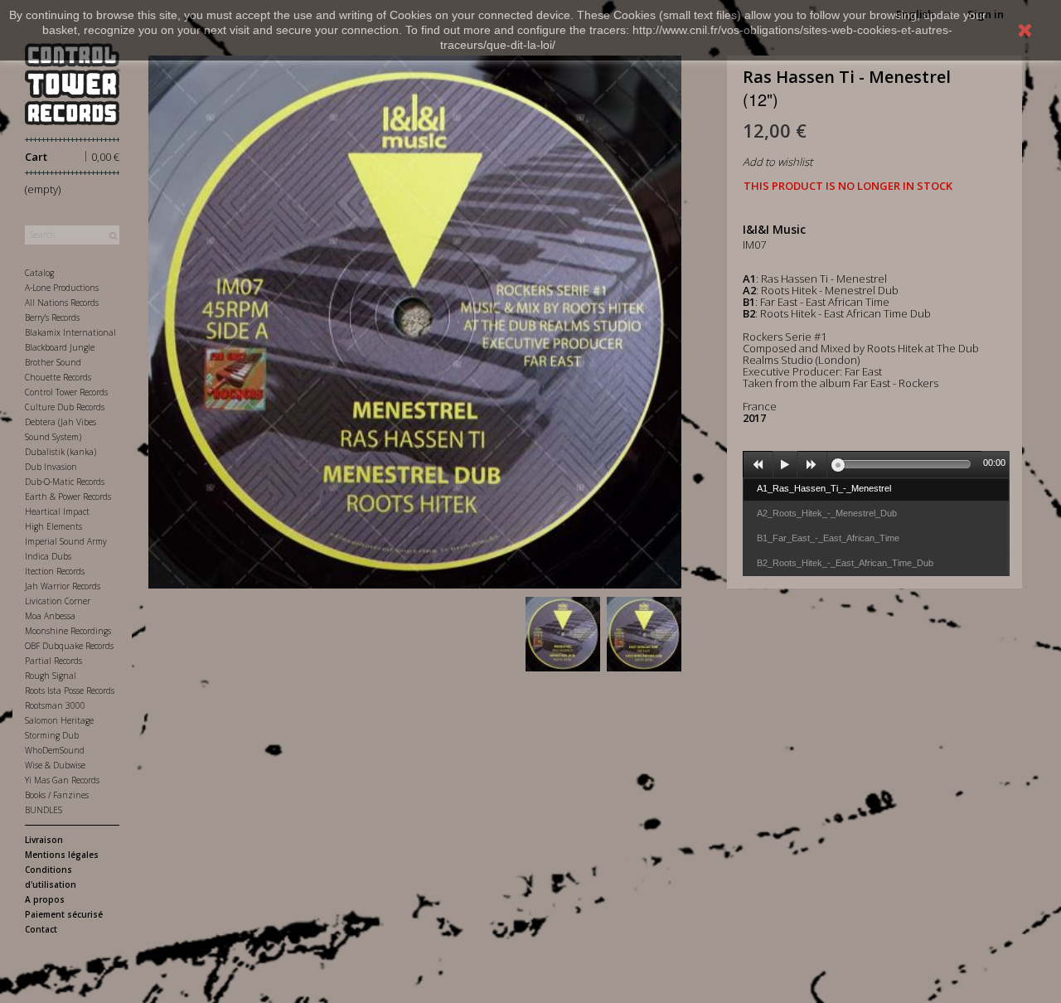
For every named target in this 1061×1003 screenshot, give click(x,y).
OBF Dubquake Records (69, 646)
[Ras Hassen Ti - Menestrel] (563, 634)
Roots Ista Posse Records (69, 690)
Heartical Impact (57, 511)
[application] (876, 464)
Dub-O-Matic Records (64, 481)
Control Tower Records (66, 392)
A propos (45, 899)
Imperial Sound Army (66, 541)
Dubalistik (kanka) (60, 452)
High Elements (53, 526)
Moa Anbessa (50, 616)
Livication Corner (57, 601)
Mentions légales (62, 854)
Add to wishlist (777, 161)
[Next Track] (812, 465)
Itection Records (55, 571)
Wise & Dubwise (55, 765)
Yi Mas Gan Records (62, 780)
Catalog (39, 273)
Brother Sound (53, 362)
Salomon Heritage (59, 720)
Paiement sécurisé (64, 914)
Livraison (44, 840)
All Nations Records (62, 302)
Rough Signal (50, 675)
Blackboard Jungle (59, 347)
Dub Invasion (51, 466)
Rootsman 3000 (55, 705)
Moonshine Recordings (68, 631)
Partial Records (53, 660)
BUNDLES (43, 810)
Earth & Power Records (68, 496)
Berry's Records (52, 317)
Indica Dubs (48, 556)
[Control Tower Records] (72, 84)
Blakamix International (70, 332)
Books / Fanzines (57, 795)
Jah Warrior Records (62, 586)
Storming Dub (52, 735)
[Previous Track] (758, 465)
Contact (41, 929)
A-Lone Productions (62, 287)
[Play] (785, 465)
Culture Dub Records (64, 407)
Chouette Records (58, 377)
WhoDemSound (55, 750)
